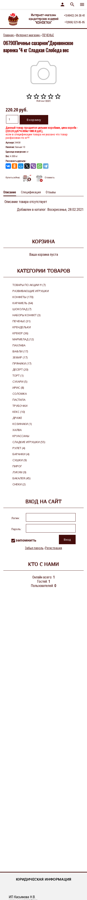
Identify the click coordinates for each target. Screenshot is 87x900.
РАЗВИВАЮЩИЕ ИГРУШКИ (30, 291)
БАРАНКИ (20, 454)
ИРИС (18, 388)
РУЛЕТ (18, 448)
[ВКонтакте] (8, 166)
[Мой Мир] (20, 166)
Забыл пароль (34, 548)
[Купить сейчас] (27, 178)
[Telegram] (45, 166)
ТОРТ (17, 375)
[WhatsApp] (39, 166)
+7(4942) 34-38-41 (74, 15)
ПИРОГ (17, 466)
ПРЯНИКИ (21, 363)
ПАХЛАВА (18, 345)
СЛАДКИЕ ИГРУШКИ (28, 442)
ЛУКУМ (19, 472)
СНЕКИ (18, 484)
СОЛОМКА (19, 394)
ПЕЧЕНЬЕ (21, 321)
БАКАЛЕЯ (21, 478)
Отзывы (51, 192)
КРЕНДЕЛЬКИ (21, 327)
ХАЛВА (17, 430)
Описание (9, 192)
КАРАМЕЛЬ (22, 303)
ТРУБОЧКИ (19, 406)
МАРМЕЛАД (23, 339)
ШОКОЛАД (21, 309)
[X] (27, 166)
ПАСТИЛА (18, 400)
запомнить (26, 540)
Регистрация (53, 548)
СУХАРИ (19, 382)
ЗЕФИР (19, 357)
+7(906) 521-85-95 (75, 22)
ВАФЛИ (20, 351)
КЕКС (18, 412)
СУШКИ (19, 460)
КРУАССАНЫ (20, 436)
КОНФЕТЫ (22, 297)
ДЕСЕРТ (20, 369)
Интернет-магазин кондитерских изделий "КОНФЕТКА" (43, 19)
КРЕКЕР (20, 333)
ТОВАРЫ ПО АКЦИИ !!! (29, 285)
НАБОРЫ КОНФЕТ (26, 315)
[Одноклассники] (14, 166)
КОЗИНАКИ (22, 424)
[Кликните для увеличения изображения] (43, 72)
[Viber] (33, 166)
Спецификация (31, 192)
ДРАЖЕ (17, 418)
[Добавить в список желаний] (39, 178)
